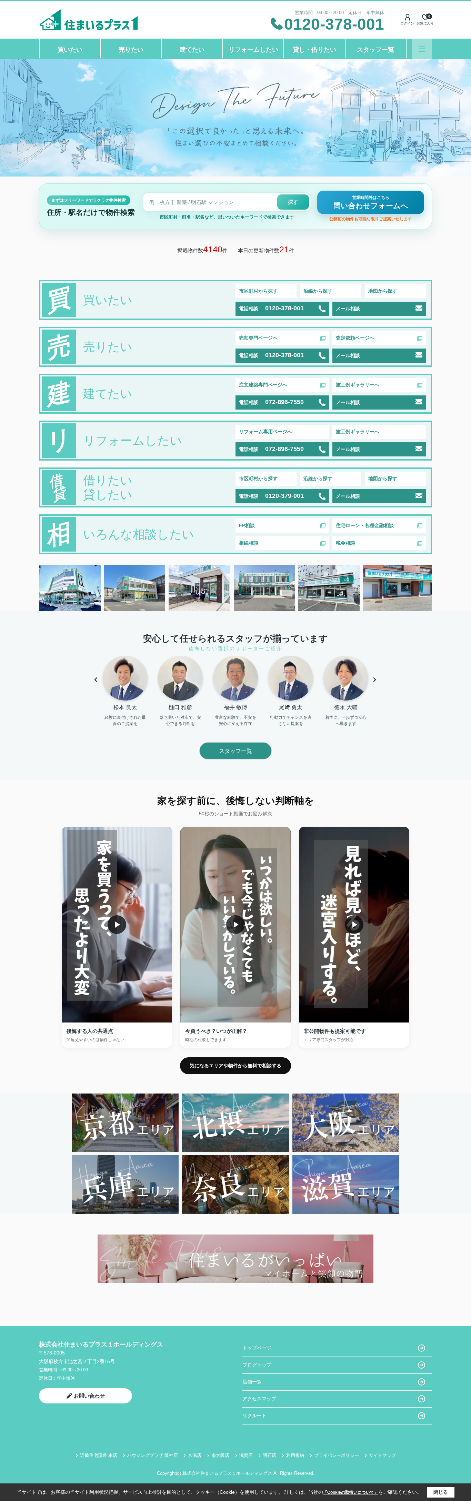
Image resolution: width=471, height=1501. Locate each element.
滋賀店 (246, 1455)
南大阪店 (220, 1455)
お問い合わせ (89, 1396)
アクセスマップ (259, 1398)
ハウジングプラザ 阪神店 (152, 1455)
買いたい (70, 49)
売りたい (131, 49)
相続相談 (248, 543)
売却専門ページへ (258, 338)
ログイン (407, 23)
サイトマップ (382, 1455)
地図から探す (382, 291)
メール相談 (348, 308)
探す (293, 202)
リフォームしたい (253, 49)
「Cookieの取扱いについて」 (350, 1492)
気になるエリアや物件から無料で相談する (235, 1065)
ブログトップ (256, 1365)
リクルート (254, 1415)
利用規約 (295, 1455)
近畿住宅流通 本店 (98, 1455)
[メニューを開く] (422, 49)
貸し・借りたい (314, 49)
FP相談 (247, 525)
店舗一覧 (252, 1381)
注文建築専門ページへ (263, 384)
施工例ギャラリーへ (357, 384)
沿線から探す (317, 291)
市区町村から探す (258, 291)
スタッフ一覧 (375, 49)
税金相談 (345, 543)
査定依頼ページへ (355, 338)
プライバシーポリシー (336, 1455)
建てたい (192, 49)
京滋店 (194, 1455)
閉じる (440, 1492)
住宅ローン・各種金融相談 (365, 525)
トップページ (256, 1348)
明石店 (269, 1455)
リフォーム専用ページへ (265, 431)
